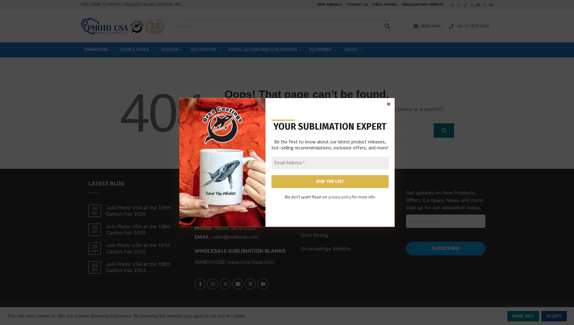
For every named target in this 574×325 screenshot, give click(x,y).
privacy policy (340, 197)
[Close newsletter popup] (389, 104)
